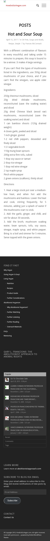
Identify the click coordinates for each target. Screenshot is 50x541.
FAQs (6, 331)
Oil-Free (25, 40)
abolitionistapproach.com (29, 468)
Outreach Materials (14, 327)
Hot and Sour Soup (25, 34)
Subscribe (12, 500)
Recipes (10, 288)
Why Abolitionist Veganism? (17, 307)
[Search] (36, 5)
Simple (17, 44)
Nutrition (10, 283)
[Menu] (42, 5)
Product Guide (12, 293)
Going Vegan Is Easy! (12, 274)
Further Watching (13, 312)
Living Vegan (8, 279)
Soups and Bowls (36, 40)
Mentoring (8, 336)
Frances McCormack (33, 44)
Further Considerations (16, 298)
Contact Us (9, 517)
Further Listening (13, 317)
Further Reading (13, 322)
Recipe (11, 44)
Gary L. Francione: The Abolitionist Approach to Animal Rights (20, 354)
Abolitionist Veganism (12, 303)
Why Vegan (8, 270)
